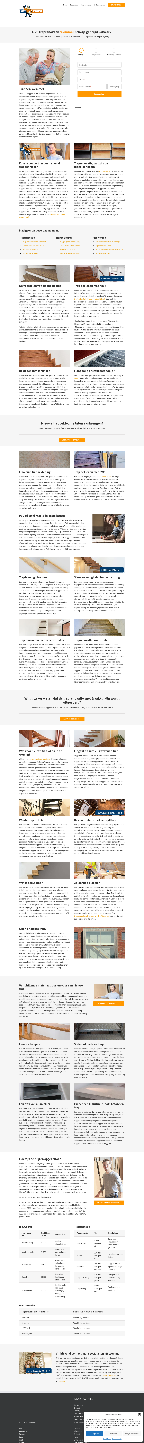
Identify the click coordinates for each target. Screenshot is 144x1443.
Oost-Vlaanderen (80, 1414)
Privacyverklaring (117, 1439)
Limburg (77, 1411)
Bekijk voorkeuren (131, 1434)
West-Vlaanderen (81, 1419)
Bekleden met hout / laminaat (70, 246)
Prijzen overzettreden (30, 253)
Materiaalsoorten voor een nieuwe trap (110, 249)
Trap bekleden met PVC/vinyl (70, 253)
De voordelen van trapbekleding (34, 246)
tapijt (76, 378)
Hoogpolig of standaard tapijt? (70, 242)
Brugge (22, 1434)
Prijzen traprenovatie (30, 249)
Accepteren (94, 1434)
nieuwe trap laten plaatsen (39, 759)
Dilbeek (77, 1434)
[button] (139, 1415)
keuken (62, 1381)
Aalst (21, 1428)
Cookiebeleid (107, 1439)
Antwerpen (78, 1405)
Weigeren (113, 1434)
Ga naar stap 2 (99, 94)
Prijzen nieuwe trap (103, 253)
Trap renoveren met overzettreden (35, 242)
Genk (21, 1440)
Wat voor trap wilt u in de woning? (108, 242)
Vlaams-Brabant (80, 1417)
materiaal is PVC (105, 477)
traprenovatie (104, 171)
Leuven (77, 1428)
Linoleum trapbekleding (68, 249)
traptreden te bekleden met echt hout (89, 299)
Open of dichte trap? (103, 246)
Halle (76, 1437)
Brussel (77, 1408)
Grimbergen (78, 1440)
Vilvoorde (78, 1431)
